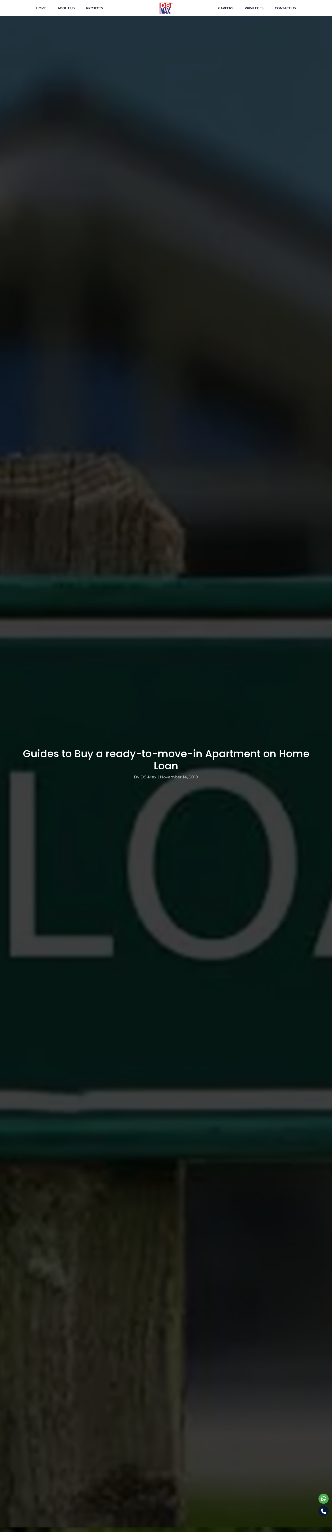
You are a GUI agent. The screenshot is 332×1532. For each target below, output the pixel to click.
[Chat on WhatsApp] (323, 1499)
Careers (225, 8)
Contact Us (285, 8)
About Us (66, 8)
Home (41, 8)
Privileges (254, 8)
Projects (94, 8)
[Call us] (323, 1511)
